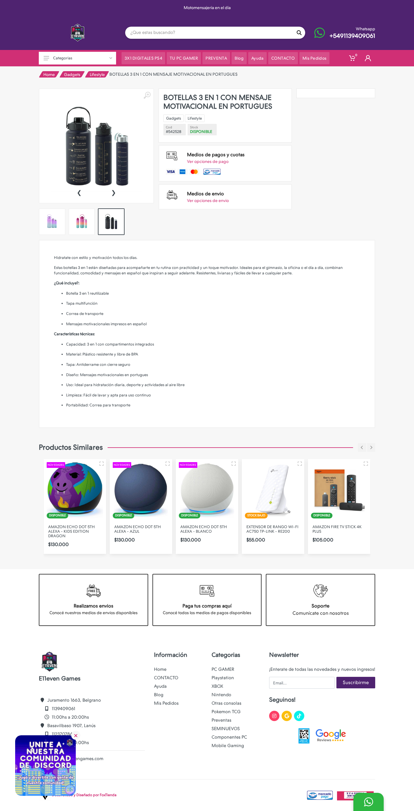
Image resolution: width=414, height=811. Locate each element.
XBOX (217, 686)
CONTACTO (166, 677)
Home (49, 74)
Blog (158, 694)
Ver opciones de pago (208, 161)
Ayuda (160, 686)
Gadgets (72, 74)
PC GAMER (223, 669)
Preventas (221, 720)
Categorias (62, 58)
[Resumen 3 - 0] (101, 463)
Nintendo (221, 694)
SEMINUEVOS (226, 728)
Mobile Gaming (228, 745)
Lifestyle (97, 74)
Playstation (223, 677)
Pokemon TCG (226, 711)
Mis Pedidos (166, 703)
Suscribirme (356, 682)
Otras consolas (226, 703)
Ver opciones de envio (208, 200)
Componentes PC (229, 737)
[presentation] (79, 192)
